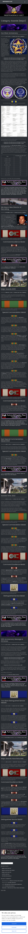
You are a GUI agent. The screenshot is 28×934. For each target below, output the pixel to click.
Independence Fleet (7, 1)
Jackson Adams (7, 189)
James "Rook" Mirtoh (13, 189)
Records (11, 420)
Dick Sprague (8, 624)
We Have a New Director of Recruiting (11, 208)
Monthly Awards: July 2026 (6, 868)
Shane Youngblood (9, 857)
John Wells (3, 268)
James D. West (20, 189)
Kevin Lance (3, 421)
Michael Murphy (23, 190)
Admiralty (6, 266)
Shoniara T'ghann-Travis (5, 474)
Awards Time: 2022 (8, 496)
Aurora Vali (19, 622)
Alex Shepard (11, 188)
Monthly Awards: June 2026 (6, 872)
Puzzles (20, 683)
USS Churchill (8, 193)
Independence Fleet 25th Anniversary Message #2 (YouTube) (14, 142)
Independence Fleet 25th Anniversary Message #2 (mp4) (14, 143)
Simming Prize (15, 581)
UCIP (7, 796)
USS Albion (22, 192)
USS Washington (14, 194)
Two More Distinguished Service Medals (13, 702)
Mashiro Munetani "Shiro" (10, 421)
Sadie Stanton (3, 857)
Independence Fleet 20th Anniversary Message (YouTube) (14, 657)
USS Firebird (19, 193)
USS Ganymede (7, 685)
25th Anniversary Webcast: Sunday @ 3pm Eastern (13, 884)
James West (15, 761)
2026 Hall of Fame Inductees (10, 886)
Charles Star (14, 36)
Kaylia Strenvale (7, 190)
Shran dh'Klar (16, 192)
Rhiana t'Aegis (8, 423)
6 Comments (21, 36)
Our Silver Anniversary (9, 33)
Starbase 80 (9, 684)
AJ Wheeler (19, 737)
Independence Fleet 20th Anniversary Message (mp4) (13, 658)
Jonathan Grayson (22, 624)
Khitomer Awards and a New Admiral (8, 870)
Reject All (14, 931)
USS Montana (3, 194)
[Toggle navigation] (24, 2)
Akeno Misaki (6, 188)
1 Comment (23, 212)
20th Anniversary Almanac (16, 145)
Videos (24, 187)
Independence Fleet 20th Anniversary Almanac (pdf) (13, 665)
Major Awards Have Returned (12, 758)
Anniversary (7, 187)
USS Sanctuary (10, 858)
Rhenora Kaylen (11, 192)
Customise (14, 927)
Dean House (24, 420)
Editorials (17, 187)
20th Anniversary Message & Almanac (12, 640)
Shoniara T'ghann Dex (21, 473)
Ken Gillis (12, 190)
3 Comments (22, 444)
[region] (14, 922)
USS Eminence (14, 193)
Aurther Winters (17, 188)
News (15, 266)
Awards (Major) (12, 187)
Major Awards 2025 (8, 289)
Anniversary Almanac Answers (13, 674)
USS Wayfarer (19, 194)
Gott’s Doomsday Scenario (5, 146)
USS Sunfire (8, 194)
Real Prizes (21, 187)
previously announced (6, 802)
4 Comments (23, 292)
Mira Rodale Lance (4, 192)
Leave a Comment (22, 761)
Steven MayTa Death (22, 857)
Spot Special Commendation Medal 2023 (12, 440)
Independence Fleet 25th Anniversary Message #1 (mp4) (14, 59)
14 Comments (21, 644)
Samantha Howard (14, 423)
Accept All (14, 923)
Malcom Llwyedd (17, 190)
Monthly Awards (8, 843)
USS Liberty (24, 193)
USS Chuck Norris (20, 353)
